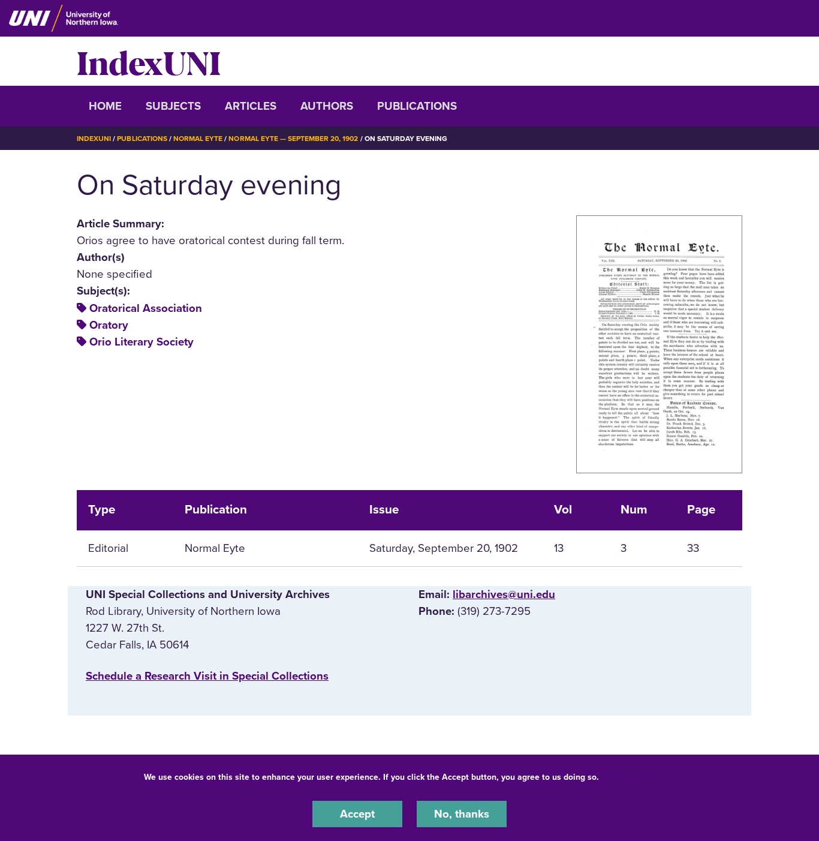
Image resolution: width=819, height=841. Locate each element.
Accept (357, 813)
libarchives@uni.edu (504, 594)
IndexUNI (149, 61)
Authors (326, 106)
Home (105, 106)
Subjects (173, 106)
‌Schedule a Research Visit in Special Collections (207, 676)
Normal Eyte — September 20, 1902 (293, 138)
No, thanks (461, 813)
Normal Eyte (197, 138)
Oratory (108, 325)
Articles (250, 106)
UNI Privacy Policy (639, 777)
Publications (417, 106)
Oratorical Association (145, 308)
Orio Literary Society (141, 342)
